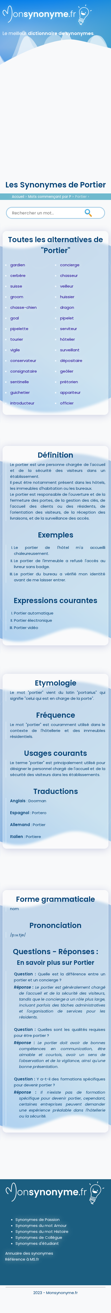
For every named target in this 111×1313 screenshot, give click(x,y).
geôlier (66, 371)
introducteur (22, 403)
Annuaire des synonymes (29, 1253)
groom (16, 296)
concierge (70, 265)
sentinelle (19, 382)
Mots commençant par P (49, 196)
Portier (81, 196)
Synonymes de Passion (37, 1219)
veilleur (66, 286)
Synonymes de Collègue (38, 1237)
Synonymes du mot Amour (41, 1225)
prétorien (69, 382)
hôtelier (67, 339)
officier (67, 403)
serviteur (68, 328)
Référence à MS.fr (22, 1259)
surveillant (70, 350)
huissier (67, 296)
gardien (17, 265)
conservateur (23, 360)
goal (14, 318)
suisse (16, 286)
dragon (67, 307)
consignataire (23, 371)
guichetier (20, 392)
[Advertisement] (55, 120)
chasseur (69, 275)
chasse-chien (23, 307)
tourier (16, 339)
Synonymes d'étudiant (37, 1243)
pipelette (19, 328)
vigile (15, 350)
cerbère (18, 275)
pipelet (67, 318)
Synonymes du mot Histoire (41, 1231)
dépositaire (71, 360)
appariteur (70, 392)
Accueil (18, 196)
